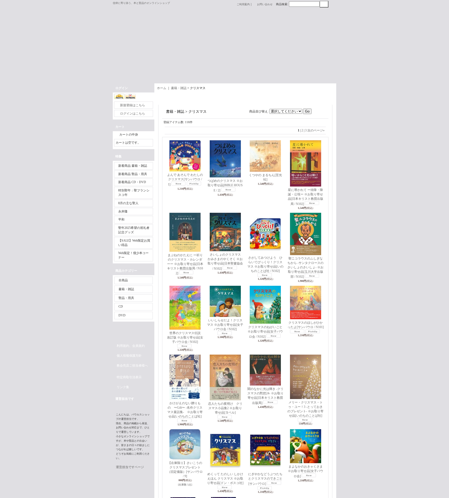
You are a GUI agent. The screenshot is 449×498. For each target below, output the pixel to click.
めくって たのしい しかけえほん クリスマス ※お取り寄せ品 (225, 478)
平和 (121, 219)
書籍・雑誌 (126, 289)
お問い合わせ (265, 4)
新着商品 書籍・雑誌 (132, 166)
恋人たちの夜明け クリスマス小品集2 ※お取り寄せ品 (225, 408)
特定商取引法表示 (129, 377)
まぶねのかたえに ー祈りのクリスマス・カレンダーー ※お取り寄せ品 (185, 264)
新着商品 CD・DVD (132, 182)
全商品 (123, 280)
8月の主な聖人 (128, 203)
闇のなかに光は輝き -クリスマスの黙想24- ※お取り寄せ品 (265, 395)
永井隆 (123, 211)
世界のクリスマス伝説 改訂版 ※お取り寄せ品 (185, 337)
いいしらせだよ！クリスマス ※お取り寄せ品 (225, 324)
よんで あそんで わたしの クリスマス (185, 179)
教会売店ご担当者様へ (132, 365)
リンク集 (123, 387)
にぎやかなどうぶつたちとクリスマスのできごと (265, 479)
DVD (122, 315)
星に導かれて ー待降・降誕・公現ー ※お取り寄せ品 (305, 196)
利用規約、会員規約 (131, 346)
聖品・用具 (126, 298)
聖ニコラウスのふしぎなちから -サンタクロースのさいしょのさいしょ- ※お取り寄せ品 (305, 267)
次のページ (316, 130)
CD (120, 306)
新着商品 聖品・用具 (132, 174)
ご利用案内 (243, 4)
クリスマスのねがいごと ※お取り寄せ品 (265, 331)
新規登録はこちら (132, 105)
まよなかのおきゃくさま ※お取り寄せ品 (307, 471)
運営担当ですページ (130, 467)
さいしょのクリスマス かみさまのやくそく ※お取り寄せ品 (226, 261)
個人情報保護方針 (129, 355)
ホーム (161, 88)
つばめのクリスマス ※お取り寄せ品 (225, 185)
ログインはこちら (132, 113)
